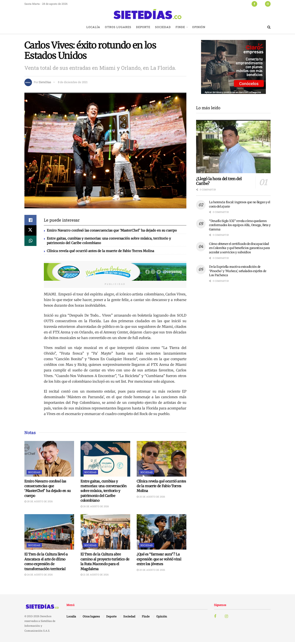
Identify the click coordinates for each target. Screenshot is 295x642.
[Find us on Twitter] (261, 3)
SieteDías (45, 82)
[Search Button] (269, 27)
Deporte (143, 27)
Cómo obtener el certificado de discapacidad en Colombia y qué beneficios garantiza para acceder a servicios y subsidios (239, 248)
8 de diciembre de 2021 (72, 82)
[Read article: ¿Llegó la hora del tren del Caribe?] (233, 146)
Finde (180, 27)
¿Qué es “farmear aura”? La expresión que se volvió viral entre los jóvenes (159, 559)
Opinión (198, 27)
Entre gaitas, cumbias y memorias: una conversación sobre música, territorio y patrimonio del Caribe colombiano (104, 491)
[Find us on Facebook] (254, 3)
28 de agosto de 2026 (39, 501)
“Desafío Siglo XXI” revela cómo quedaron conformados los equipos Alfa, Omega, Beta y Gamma (240, 225)
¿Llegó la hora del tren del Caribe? (219, 181)
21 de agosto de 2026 (95, 574)
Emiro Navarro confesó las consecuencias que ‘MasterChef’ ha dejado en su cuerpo (112, 230)
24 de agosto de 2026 (39, 574)
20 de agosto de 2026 (152, 569)
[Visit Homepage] (147, 14)
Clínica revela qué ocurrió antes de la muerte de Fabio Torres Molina (100, 251)
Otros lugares (118, 27)
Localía (93, 27)
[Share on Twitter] (30, 230)
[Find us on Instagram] (268, 3)
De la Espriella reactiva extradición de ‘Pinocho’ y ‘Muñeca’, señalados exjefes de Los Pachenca (237, 271)
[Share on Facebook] (30, 220)
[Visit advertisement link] (115, 272)
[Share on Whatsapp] (30, 241)
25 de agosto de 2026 (152, 496)
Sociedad (163, 27)
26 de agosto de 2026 (95, 506)
